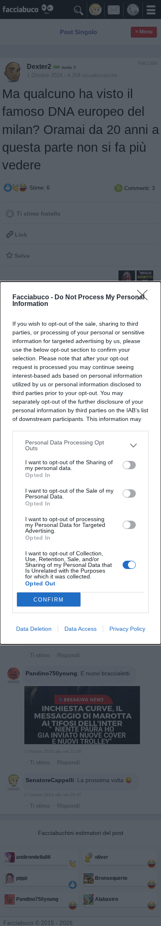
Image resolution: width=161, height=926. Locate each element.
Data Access (80, 628)
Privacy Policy (127, 628)
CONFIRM (48, 600)
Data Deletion (34, 628)
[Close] (145, 298)
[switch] (129, 465)
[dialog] (80, 463)
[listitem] (80, 445)
